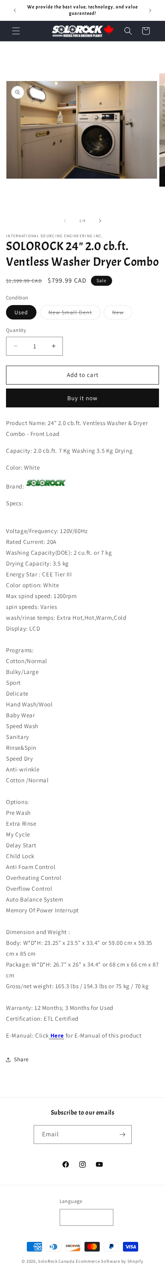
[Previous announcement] (15, 10)
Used (21, 312)
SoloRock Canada (56, 1261)
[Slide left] (65, 221)
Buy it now (82, 398)
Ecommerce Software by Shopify (109, 1261)
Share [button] (21, 1059)
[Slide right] (100, 221)
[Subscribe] (122, 1134)
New (122, 314)
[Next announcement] (150, 10)
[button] (16, 31)
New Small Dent (74, 314)
